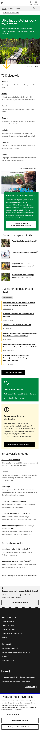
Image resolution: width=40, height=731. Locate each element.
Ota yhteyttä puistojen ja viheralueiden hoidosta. (17, 437)
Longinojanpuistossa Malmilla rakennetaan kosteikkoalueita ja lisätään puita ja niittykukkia (20, 345)
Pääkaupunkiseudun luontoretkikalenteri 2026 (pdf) (21, 224)
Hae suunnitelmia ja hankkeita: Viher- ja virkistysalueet (17, 526)
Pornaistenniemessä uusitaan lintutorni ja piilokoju (18, 315)
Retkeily (4, 130)
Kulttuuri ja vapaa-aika (11, 13)
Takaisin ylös (30, 686)
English (17, 8)
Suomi (4, 8)
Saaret (4, 106)
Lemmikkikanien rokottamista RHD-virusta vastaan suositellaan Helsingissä (19, 304)
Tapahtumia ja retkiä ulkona (25, 241)
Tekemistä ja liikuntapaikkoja (25, 252)
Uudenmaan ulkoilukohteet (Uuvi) (16, 561)
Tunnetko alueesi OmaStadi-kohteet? (17, 325)
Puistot (4, 93)
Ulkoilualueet (6, 81)
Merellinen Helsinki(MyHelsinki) (16, 549)
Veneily (4, 154)
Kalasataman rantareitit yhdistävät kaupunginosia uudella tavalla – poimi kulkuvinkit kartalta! (16, 357)
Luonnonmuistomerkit (10, 459)
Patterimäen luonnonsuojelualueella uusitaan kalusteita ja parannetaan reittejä (19, 334)
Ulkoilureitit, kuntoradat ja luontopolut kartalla (25, 276)
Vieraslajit (5, 486)
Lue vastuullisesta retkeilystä (14, 398)
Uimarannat (6, 118)
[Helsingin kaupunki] (5, 672)
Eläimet (4, 472)
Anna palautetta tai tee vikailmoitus (20, 444)
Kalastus (5, 142)
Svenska (10, 8)
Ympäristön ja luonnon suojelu (13, 501)
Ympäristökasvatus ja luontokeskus (16, 513)
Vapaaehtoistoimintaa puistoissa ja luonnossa (25, 264)
